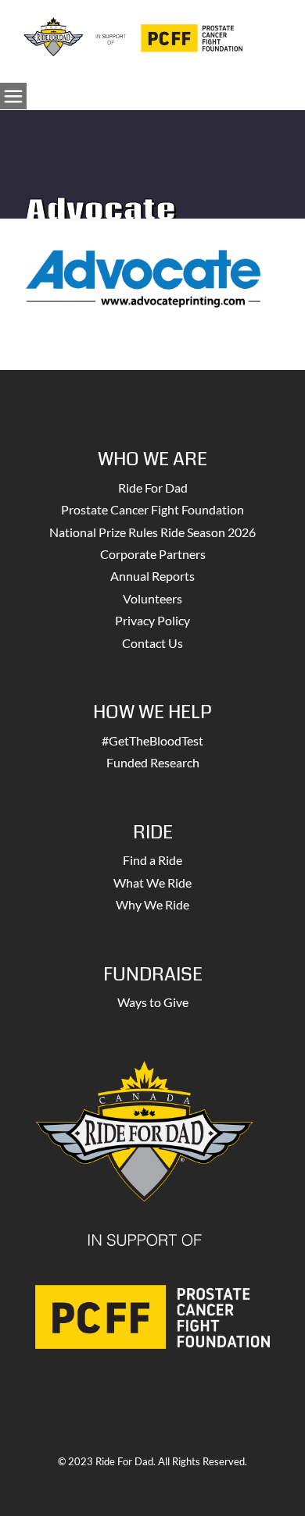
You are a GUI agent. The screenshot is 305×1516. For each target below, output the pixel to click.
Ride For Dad (153, 487)
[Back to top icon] (273, 1484)
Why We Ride (152, 904)
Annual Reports (152, 575)
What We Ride (152, 882)
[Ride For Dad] (132, 35)
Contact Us (152, 642)
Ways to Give (152, 1002)
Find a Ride (152, 859)
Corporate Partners (153, 553)
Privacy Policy (152, 620)
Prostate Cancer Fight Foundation (152, 509)
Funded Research (152, 762)
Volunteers (152, 598)
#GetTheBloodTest (152, 740)
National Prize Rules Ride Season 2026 (152, 532)
